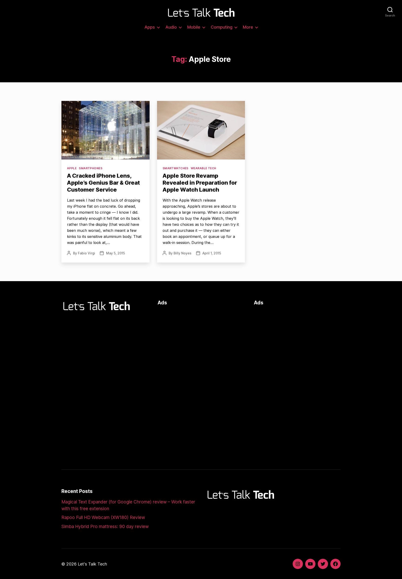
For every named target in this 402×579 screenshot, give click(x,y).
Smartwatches (175, 168)
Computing (221, 27)
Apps (149, 27)
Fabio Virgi (86, 253)
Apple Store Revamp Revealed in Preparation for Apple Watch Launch (200, 182)
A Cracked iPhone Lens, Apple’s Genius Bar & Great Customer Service (103, 182)
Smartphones (90, 168)
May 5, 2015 (115, 253)
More (248, 27)
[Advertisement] (200, 342)
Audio (171, 27)
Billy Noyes (182, 253)
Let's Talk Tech (92, 564)
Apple (72, 168)
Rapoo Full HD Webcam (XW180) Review (103, 517)
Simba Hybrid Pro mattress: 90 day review (105, 526)
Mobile (193, 27)
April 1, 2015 (211, 253)
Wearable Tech (203, 168)
